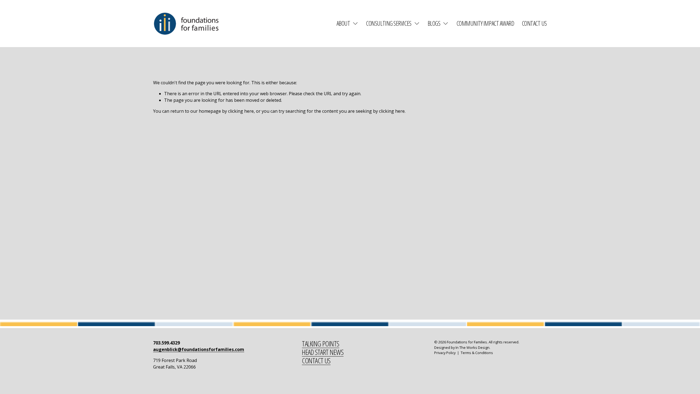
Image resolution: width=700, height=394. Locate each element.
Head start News (322, 352)
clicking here (241, 111)
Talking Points (320, 344)
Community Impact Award (485, 23)
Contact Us (534, 23)
